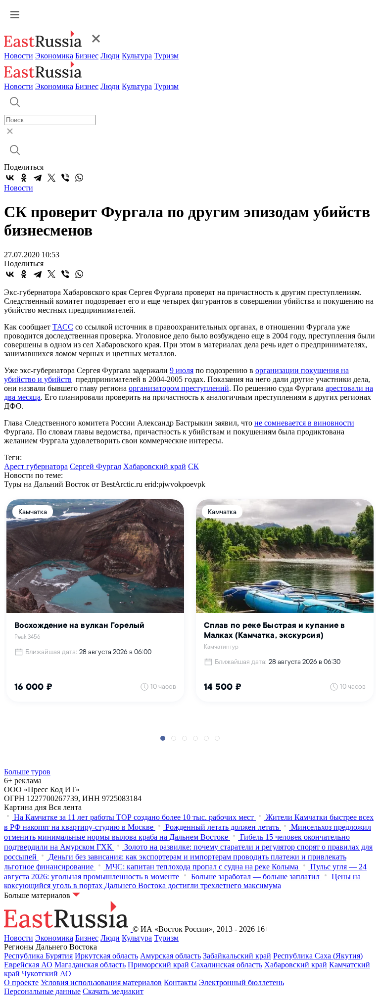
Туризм (166, 55)
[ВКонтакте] (10, 178)
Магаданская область (90, 964)
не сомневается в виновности (304, 423)
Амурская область (170, 956)
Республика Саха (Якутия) (318, 956)
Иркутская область (106, 956)
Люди (110, 55)
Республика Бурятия (38, 956)
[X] (51, 178)
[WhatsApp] (79, 178)
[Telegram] (38, 178)
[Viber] (65, 178)
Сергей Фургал (95, 466)
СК (193, 466)
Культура (137, 55)
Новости (18, 55)
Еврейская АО (28, 964)
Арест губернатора (36, 466)
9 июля (181, 370)
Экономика (54, 55)
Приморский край (158, 964)
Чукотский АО (46, 973)
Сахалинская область (226, 964)
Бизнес (86, 55)
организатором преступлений (179, 388)
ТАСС (62, 327)
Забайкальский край (237, 956)
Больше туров (27, 771)
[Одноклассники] (24, 178)
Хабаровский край (154, 466)
